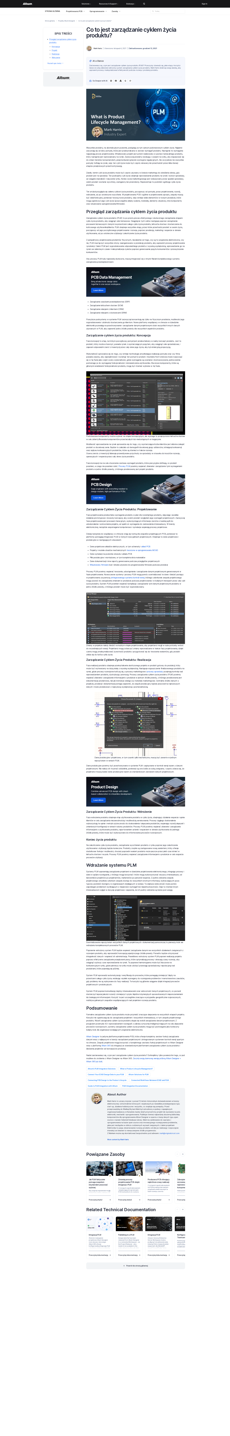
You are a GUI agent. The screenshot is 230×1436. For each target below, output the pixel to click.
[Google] (125, 81)
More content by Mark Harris (118, 1139)
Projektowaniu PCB (74, 11)
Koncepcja (56, 47)
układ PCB (145, 546)
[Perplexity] (116, 81)
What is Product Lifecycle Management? (136, 1069)
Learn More (98, 290)
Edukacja (130, 4)
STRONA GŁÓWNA (52, 11)
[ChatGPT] (111, 81)
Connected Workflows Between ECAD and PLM (150, 1080)
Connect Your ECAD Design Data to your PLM (106, 1074)
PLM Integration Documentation (135, 1086)
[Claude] (121, 81)
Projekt (54, 50)
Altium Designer (92, 1036)
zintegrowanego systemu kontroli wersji (128, 577)
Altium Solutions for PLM (139, 1074)
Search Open (144, 4)
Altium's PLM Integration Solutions (101, 1069)
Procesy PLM (124, 466)
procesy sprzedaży (155, 671)
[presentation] (182, 1154)
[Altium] (28, 4)
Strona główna (50, 21)
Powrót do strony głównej (137, 1266)
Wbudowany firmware (99, 565)
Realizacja (55, 54)
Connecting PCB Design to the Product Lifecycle (107, 1080)
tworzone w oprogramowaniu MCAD (142, 550)
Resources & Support (108, 4)
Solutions (85, 4)
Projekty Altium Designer (66, 21)
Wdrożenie (56, 58)
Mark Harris (98, 48)
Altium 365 (106, 1045)
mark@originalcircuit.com (169, 1133)
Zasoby (115, 11)
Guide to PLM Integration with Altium (103, 1086)
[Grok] (130, 81)
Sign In (204, 4)
